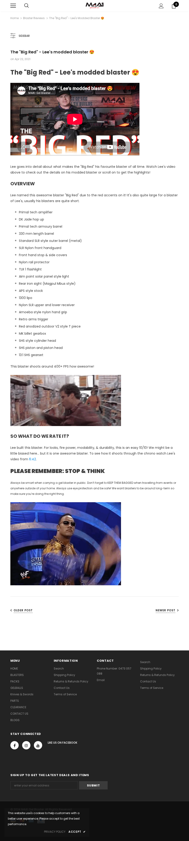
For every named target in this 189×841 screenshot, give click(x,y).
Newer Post (165, 610)
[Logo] (94, 6)
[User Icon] (161, 5)
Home (14, 18)
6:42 (32, 459)
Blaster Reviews (34, 18)
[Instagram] (26, 745)
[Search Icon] (26, 5)
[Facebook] (14, 745)
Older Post (23, 610)
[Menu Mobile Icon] (13, 6)
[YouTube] (38, 745)
